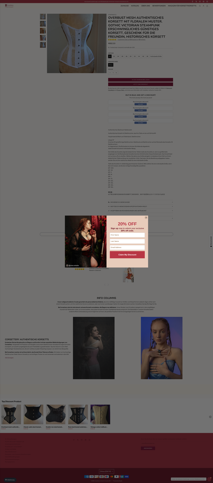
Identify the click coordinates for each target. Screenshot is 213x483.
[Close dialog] (146, 217)
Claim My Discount (127, 255)
